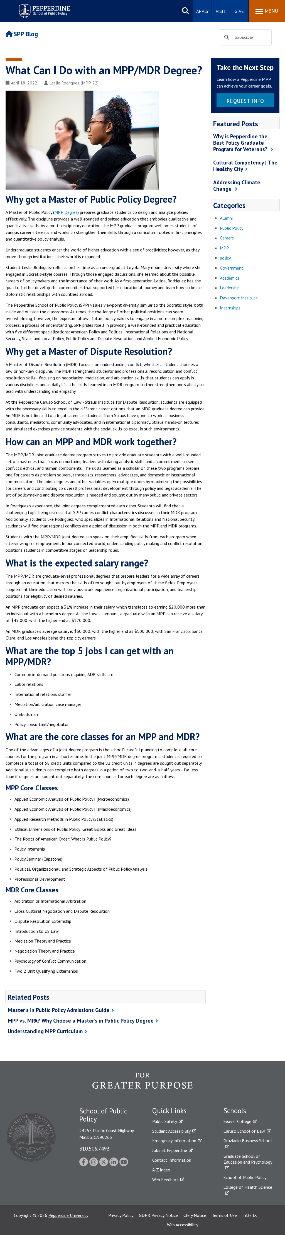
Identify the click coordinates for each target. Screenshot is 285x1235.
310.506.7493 (94, 1148)
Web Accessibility (182, 1224)
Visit (221, 11)
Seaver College (237, 1121)
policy (225, 258)
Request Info (245, 100)
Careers (227, 238)
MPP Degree (66, 212)
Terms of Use (224, 1215)
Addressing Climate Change (236, 185)
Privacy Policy (120, 1215)
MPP (224, 248)
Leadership (230, 287)
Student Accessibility (171, 1131)
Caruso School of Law (244, 1131)
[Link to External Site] (142, 1084)
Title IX (249, 1215)
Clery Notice (194, 1215)
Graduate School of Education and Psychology (247, 1159)
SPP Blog (26, 34)
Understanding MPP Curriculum (45, 1031)
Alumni (226, 218)
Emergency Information (174, 1140)
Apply (202, 11)
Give (239, 11)
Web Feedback (165, 1179)
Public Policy (231, 228)
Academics (229, 278)
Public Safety (164, 1121)
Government (231, 268)
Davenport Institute (239, 298)
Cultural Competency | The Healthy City (245, 166)
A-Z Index (161, 1170)
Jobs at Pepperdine (169, 1150)
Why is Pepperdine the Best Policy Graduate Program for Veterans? (241, 143)
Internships (230, 308)
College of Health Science (247, 1187)
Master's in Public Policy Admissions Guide (58, 1010)
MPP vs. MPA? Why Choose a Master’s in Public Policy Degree (81, 1020)
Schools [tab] (234, 1110)
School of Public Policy (244, 1177)
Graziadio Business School (247, 1140)
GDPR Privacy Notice (158, 1215)
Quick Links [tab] (169, 1110)
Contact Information (171, 1160)
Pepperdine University (68, 1215)
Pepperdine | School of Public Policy (38, 7)
